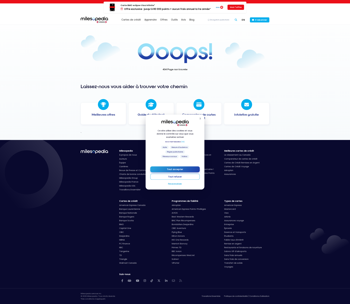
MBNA (122, 239)
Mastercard (230, 209)
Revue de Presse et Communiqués (136, 170)
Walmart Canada (128, 263)
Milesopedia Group (128, 178)
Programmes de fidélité (185, 201)
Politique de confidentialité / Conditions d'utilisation (246, 296)
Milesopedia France (128, 181)
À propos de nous (128, 155)
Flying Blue (177, 232)
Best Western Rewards (183, 216)
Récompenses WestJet (183, 255)
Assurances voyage (234, 220)
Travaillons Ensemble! (130, 189)
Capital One (125, 228)
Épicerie (228, 228)
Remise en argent (233, 243)
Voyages (228, 266)
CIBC (121, 232)
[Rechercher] (236, 20)
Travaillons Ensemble (211, 296)
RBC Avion (177, 251)
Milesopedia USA (127, 185)
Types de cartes (233, 201)
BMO (121, 224)
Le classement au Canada (237, 155)
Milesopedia (126, 150)
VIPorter (175, 263)
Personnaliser (175, 183)
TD (120, 255)
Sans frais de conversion (236, 259)
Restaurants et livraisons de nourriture (243, 247)
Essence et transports (235, 232)
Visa (226, 213)
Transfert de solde (233, 263)
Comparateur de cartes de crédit (240, 158)
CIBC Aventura (179, 228)
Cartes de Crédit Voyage (236, 166)
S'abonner (261, 19)
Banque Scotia (126, 220)
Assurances (230, 174)
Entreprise (229, 224)
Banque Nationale (128, 213)
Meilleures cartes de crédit (239, 150)
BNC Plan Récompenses (183, 220)
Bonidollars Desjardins (182, 224)
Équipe (122, 162)
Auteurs (123, 158)
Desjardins (124, 236)
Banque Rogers (126, 216)
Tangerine (124, 251)
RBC (121, 247)
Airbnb (227, 216)
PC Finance (124, 243)
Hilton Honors (178, 236)
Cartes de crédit (128, 201)
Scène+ (175, 259)
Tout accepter (175, 169)
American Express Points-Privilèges (189, 209)
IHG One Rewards (180, 239)
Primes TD (176, 247)
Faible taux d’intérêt (234, 239)
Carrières (123, 166)
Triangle (123, 259)
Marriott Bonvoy (179, 243)
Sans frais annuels (233, 255)
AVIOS (175, 213)
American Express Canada (132, 205)
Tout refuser (175, 176)
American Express (233, 205)
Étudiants (229, 236)
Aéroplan (228, 170)
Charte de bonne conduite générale (137, 174)
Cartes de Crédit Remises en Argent (242, 162)
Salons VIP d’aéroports (235, 251)
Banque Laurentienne (129, 209)
